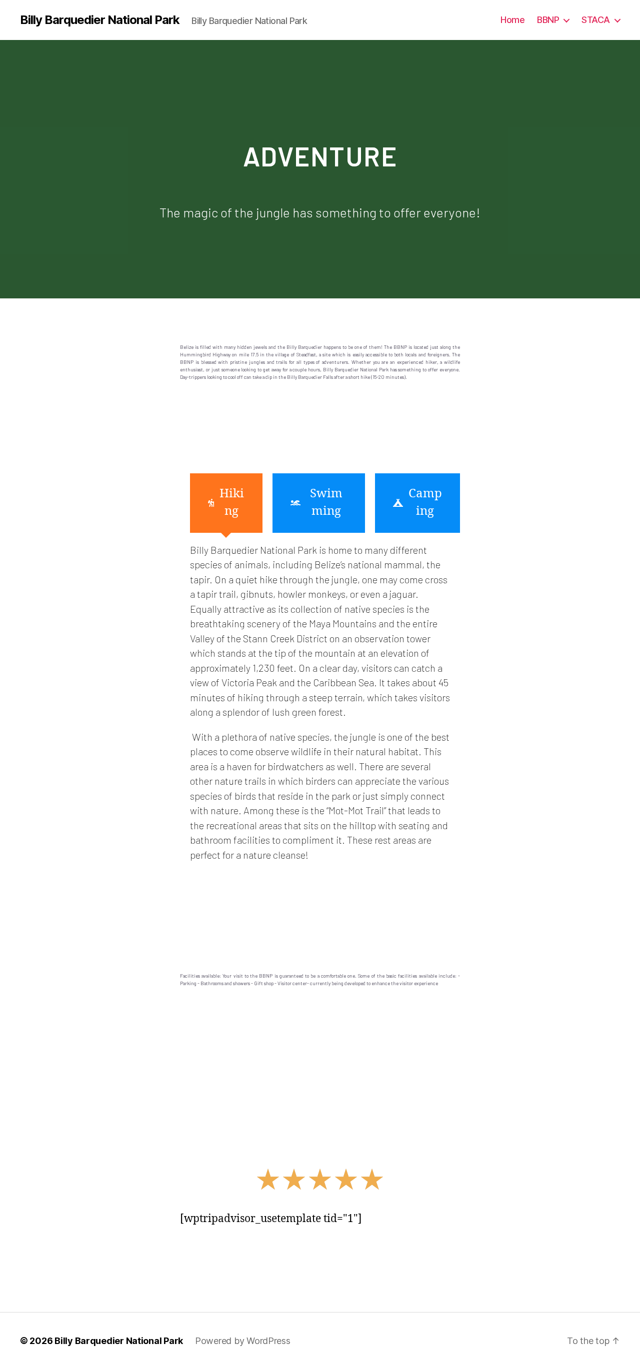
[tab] (226, 503)
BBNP (548, 19)
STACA (596, 19)
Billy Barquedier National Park (100, 20)
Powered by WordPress (242, 1341)
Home (512, 19)
